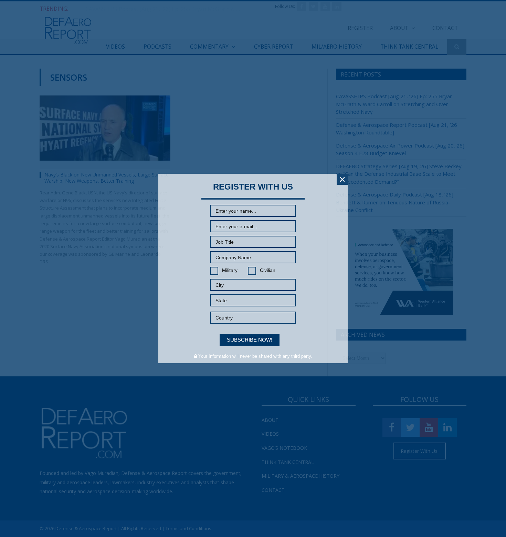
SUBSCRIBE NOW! (249, 340)
